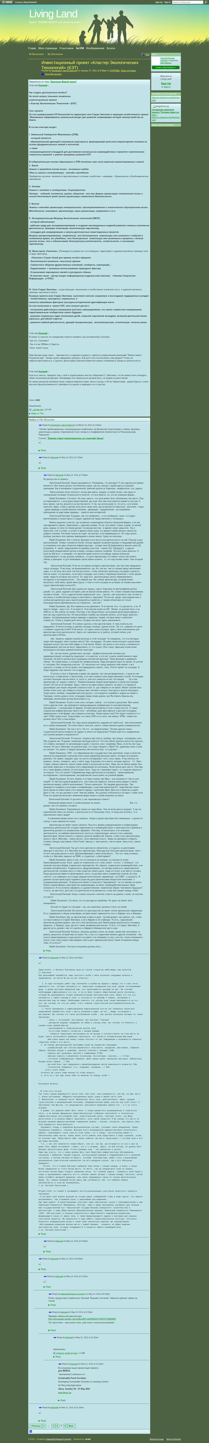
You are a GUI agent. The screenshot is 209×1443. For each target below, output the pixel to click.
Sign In (167, 2)
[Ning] (7, 2)
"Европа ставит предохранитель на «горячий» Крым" (75, 438)
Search (206, 2)
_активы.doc (38, 409)
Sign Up (158, 2)
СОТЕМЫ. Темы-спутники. (123, 70)
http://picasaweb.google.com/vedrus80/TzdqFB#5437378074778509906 (82, 1319)
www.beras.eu (64, 1392)
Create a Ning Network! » (166, 67)
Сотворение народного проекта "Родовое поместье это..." (165, 112)
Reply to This (36, 413)
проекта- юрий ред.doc (67, 1353)
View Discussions (53, 74)
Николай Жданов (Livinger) (73, 1294)
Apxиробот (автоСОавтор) (64, 70)
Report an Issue (157, 1439)
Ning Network (166, 63)
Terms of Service (173, 1439)
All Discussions (36, 54)
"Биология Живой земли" (63, 82)
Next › (71, 1426)
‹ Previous (35, 1426)
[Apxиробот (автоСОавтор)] (34, 70)
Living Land (53, 14)
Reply (42, 450)
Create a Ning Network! (26, 2)
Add (147, 55)
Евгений (43, 85)
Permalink (40, 425)
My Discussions (55, 54)
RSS (30, 1431)
